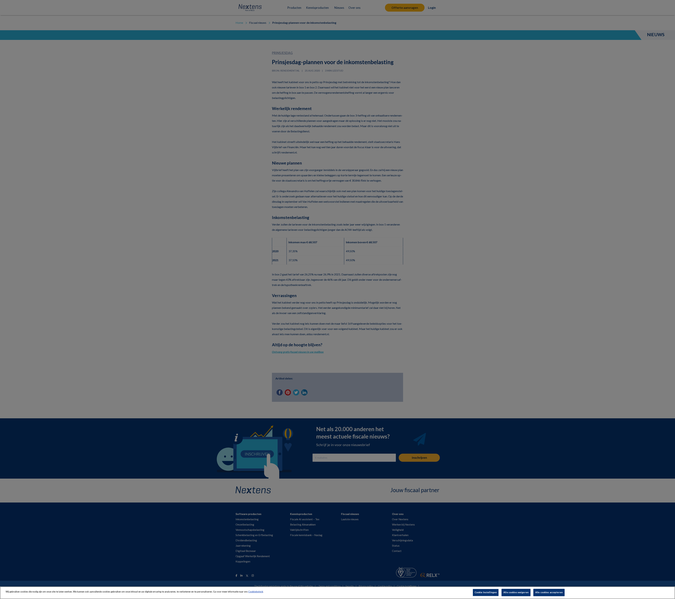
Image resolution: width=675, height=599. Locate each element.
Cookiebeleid (255, 591)
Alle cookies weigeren (516, 592)
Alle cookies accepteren (549, 592)
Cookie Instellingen (486, 592)
